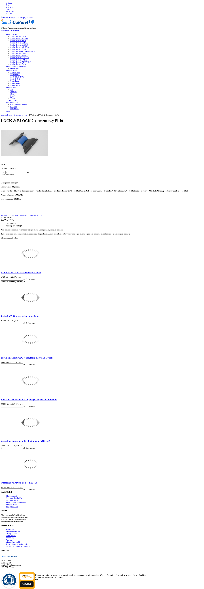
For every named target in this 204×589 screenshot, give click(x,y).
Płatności (9, 540)
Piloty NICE (15, 79)
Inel (11, 90)
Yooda (12, 98)
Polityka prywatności (13, 531)
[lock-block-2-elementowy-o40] (24, 160)
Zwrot (8, 9)
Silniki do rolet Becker (18, 64)
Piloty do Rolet (11, 70)
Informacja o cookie (13, 542)
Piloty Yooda (15, 85)
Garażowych (15, 68)
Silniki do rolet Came (18, 36)
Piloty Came (15, 73)
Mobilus (13, 92)
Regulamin (10, 529)
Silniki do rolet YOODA (19, 47)
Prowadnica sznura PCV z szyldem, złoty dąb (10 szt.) (27, 358)
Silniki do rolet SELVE (19, 56)
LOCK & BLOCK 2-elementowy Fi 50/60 (21, 272)
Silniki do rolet (11, 34)
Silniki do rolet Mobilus (19, 39)
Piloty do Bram (11, 87)
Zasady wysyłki (11, 534)
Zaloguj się (5, 30)
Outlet (8, 111)
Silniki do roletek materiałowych (22, 51)
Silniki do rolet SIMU (18, 49)
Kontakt (9, 14)
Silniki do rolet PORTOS (19, 58)
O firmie (9, 3)
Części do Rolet (11, 100)
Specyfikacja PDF (35, 215)
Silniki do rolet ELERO (19, 43)
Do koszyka (30, 279)
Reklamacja (10, 11)
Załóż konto (14, 30)
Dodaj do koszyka (8, 175)
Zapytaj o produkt (7, 215)
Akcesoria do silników (14, 498)
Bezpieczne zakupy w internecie (18, 546)
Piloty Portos (15, 81)
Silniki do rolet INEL (18, 53)
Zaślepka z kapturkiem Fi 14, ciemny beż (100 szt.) (25, 441)
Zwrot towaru (11, 536)
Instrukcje (9, 7)
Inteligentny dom (12, 102)
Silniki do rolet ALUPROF (20, 62)
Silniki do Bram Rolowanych (17, 66)
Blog (7, 5)
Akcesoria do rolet (12, 500)
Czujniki (13, 107)
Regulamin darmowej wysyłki (17, 544)
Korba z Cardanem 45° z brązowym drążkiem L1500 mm (29, 399)
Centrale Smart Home (18, 104)
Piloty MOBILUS (17, 77)
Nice (12, 94)
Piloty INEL (15, 75)
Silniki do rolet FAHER (19, 60)
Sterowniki (14, 109)
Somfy (12, 96)
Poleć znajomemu (21, 215)
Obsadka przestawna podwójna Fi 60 (19, 483)
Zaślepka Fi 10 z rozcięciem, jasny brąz (20, 316)
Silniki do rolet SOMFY (19, 45)
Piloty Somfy (15, 83)
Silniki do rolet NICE (18, 41)
